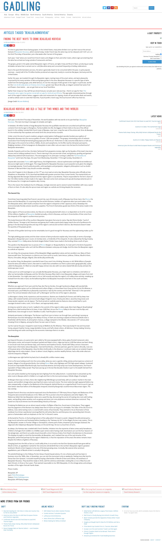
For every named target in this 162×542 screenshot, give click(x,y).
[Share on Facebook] (8, 45)
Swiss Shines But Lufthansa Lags (54, 518)
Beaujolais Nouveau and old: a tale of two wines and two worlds (41, 109)
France (27, 162)
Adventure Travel (9, 17)
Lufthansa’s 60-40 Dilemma (52, 516)
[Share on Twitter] (5, 45)
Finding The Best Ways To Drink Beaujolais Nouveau (32, 39)
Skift (3, 507)
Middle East (25, 15)
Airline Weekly (48, 507)
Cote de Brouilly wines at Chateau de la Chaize (29, 85)
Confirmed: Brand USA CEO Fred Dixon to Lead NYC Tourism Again (140, 121)
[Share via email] (13, 45)
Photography (49, 17)
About (152, 540)
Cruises (68, 17)
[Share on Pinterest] (11, 45)
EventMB (125, 507)
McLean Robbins (10, 42)
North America (35, 15)
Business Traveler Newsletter (152, 56)
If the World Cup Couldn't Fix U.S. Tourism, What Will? (100, 526)
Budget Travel (20, 17)
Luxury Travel (39, 17)
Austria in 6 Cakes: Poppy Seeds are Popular (147, 140)
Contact (157, 540)
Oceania (70, 15)
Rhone (87, 199)
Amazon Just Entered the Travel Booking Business (99, 536)
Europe (11, 15)
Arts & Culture (86, 17)
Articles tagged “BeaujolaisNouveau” (26, 33)
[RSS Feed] (116, 7)
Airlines (57, 17)
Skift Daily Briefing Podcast (93, 507)
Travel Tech (30, 17)
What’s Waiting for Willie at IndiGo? (55, 521)
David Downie (9, 112)
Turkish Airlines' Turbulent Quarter (55, 513)
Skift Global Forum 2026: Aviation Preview (57, 511)
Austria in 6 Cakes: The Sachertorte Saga (148, 127)
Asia (5, 15)
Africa (17, 15)
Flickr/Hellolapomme (21, 477)
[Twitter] (105, 7)
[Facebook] (108, 7)
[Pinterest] (112, 7)
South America (47, 15)
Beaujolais (31, 214)
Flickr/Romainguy (18, 475)
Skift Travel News (155, 58)
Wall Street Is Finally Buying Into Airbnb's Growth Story (101, 515)
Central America (60, 15)
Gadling (40, 6)
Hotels (63, 17)
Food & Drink (77, 17)
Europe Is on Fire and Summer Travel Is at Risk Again (100, 529)
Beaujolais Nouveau (22, 52)
